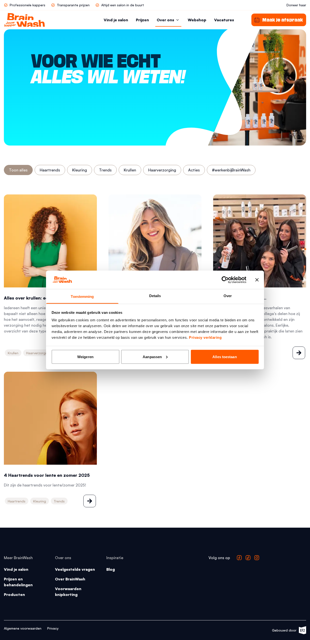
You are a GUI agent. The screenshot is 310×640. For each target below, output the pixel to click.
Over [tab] (228, 296)
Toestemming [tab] (82, 296)
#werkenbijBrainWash (231, 170)
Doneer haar (296, 5)
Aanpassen (152, 357)
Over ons (165, 19)
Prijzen (142, 19)
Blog (110, 569)
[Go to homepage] (24, 20)
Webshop (197, 19)
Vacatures (224, 19)
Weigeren (85, 357)
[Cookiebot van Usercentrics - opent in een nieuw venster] (225, 279)
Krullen (130, 170)
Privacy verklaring (205, 337)
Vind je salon (116, 19)
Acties (194, 170)
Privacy (53, 628)
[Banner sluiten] (257, 279)
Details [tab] (155, 296)
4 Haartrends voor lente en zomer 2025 (47, 475)
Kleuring (79, 170)
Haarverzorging (162, 170)
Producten (14, 594)
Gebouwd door (286, 631)
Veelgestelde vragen (75, 569)
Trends (105, 170)
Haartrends (50, 170)
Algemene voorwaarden (22, 628)
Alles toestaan (224, 357)
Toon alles (18, 170)
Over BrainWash (70, 579)
